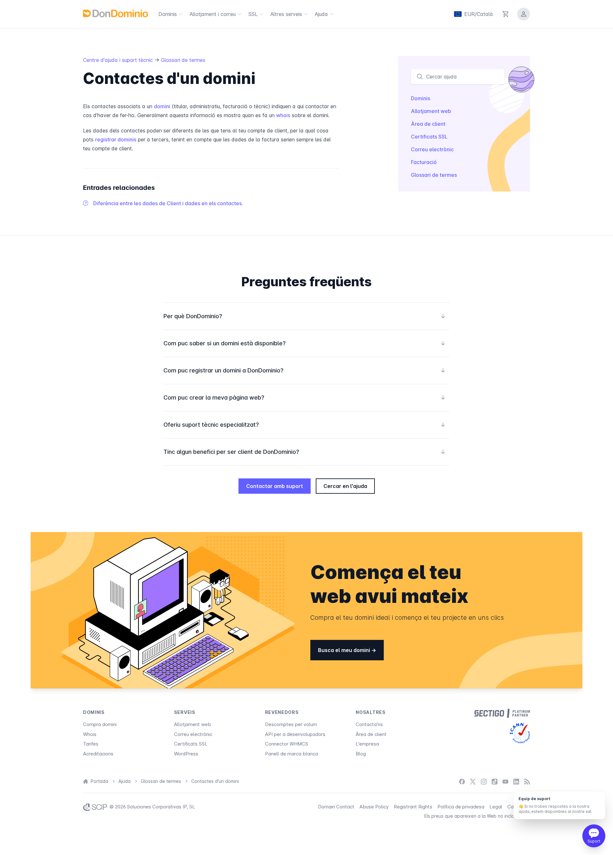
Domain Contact (336, 807)
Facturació (424, 162)
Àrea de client (428, 124)
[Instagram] (484, 781)
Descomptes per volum (291, 724)
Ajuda (321, 14)
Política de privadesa (460, 807)
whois (283, 115)
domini (162, 106)
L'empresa (367, 744)
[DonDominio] (115, 13)
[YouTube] (505, 781)
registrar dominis (115, 139)
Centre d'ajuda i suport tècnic (118, 60)
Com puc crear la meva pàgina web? (304, 397)
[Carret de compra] (505, 14)
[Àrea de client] (523, 14)
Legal (495, 807)
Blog (361, 754)
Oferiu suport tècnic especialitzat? (304, 424)
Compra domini (100, 724)
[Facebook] (462, 781)
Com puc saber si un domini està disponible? (304, 343)
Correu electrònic (432, 149)
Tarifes (90, 744)
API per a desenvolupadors (295, 734)
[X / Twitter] (473, 781)
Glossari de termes (183, 60)
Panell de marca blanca (291, 754)
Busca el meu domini (344, 650)
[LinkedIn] (516, 781)
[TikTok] (494, 781)
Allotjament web (431, 111)
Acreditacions (98, 754)
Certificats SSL (429, 136)
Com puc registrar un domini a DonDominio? (304, 370)
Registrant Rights (413, 807)
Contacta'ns (369, 724)
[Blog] (527, 781)
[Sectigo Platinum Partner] (502, 713)
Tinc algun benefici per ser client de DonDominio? (304, 451)
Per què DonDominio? (304, 316)
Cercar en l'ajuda (345, 486)
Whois (89, 734)
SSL (253, 14)
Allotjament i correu (213, 14)
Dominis (167, 14)
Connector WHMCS (286, 744)
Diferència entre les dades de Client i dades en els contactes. (168, 203)
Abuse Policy (374, 807)
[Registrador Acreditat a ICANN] (520, 733)
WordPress (186, 754)
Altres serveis (286, 14)
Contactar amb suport (274, 486)
